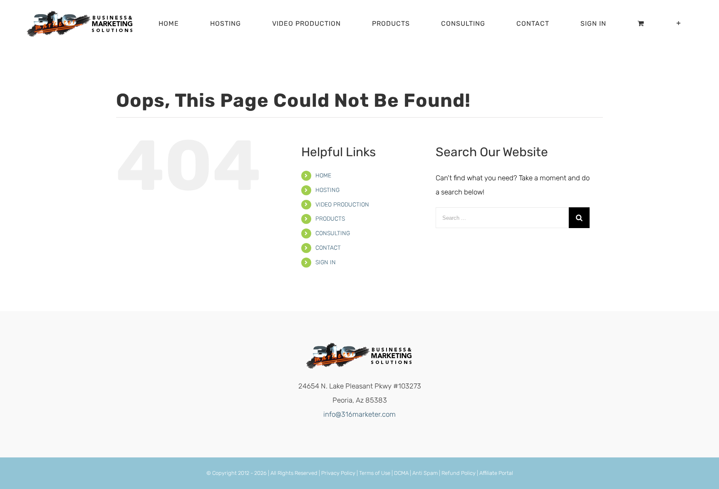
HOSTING (327, 190)
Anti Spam (425, 473)
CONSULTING (332, 233)
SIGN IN (325, 262)
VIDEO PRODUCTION (342, 204)
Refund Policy (458, 473)
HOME (323, 175)
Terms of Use (374, 473)
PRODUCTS (330, 218)
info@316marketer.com (359, 414)
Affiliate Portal (496, 473)
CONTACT (328, 247)
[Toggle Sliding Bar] (679, 23)
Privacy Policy (338, 473)
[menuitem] (174, 23)
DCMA (401, 473)
